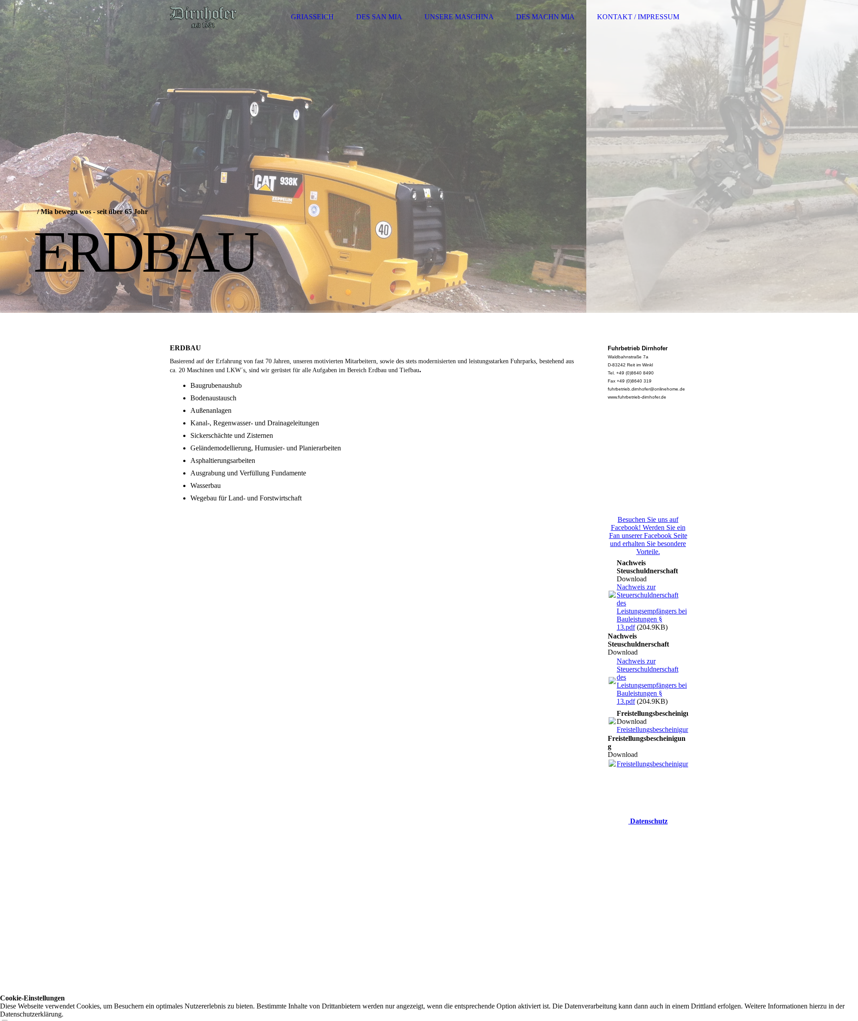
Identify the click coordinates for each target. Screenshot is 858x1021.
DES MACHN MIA (545, 17)
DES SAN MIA (379, 17)
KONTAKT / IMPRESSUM (638, 17)
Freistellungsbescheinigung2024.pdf (668, 729)
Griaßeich (312, 17)
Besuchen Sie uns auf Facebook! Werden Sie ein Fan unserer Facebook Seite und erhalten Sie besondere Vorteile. (648, 535)
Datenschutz (648, 821)
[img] (203, 17)
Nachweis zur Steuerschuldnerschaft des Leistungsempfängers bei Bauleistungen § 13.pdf (652, 607)
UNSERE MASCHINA (459, 17)
